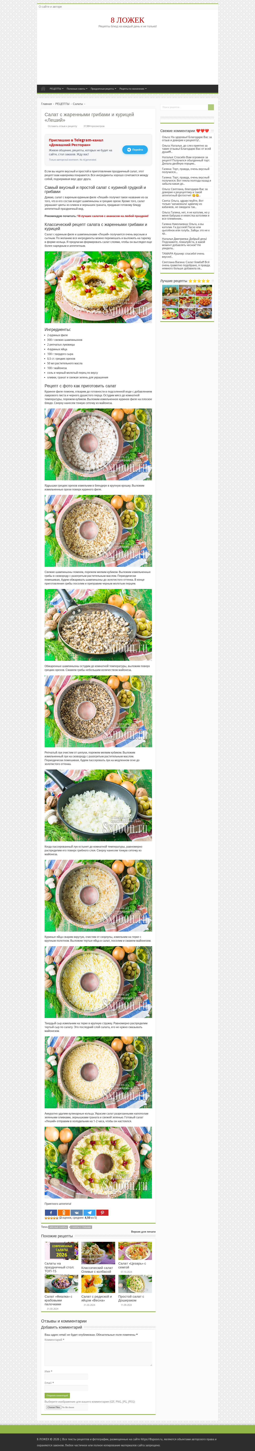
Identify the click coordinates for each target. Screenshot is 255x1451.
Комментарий (54, 1339)
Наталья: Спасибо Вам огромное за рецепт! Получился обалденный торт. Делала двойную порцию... (186, 160)
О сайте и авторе (50, 6)
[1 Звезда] (46, 1218)
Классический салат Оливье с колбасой (97, 1269)
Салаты (78, 104)
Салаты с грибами (81, 1227)
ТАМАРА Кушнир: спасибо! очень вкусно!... (183, 255)
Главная (43, 88)
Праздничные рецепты (102, 88)
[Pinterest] (102, 1213)
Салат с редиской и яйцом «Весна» (96, 1298)
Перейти (137, 149)
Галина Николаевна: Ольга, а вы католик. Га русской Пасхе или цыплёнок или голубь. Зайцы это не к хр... (186, 228)
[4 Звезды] (54, 1218)
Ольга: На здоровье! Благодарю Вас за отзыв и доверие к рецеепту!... (187, 138)
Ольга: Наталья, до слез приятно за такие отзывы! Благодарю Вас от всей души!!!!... (186, 149)
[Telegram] (89, 1213)
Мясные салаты (58, 1227)
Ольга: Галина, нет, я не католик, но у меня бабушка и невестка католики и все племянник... (186, 215)
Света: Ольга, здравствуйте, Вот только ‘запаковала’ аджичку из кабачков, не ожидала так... (182, 204)
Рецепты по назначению (132, 88)
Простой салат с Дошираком (131, 1298)
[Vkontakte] (77, 1213)
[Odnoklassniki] (64, 1213)
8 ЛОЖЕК (127, 20)
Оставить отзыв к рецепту (62, 126)
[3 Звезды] (51, 1218)
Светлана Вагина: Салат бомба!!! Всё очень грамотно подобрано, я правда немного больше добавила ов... (186, 265)
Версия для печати (143, 1231)
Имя (48, 1371)
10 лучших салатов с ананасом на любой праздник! (112, 216)
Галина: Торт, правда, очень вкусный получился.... (185, 170)
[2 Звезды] (48, 1218)
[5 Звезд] (57, 1218)
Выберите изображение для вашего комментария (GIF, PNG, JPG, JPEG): (90, 1401)
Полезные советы (76, 88)
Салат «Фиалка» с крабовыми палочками (58, 1300)
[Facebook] (51, 1213)
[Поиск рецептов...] (211, 107)
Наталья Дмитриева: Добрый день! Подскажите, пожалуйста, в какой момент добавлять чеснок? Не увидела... (184, 243)
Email (49, 1383)
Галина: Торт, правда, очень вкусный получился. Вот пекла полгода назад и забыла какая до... (186, 180)
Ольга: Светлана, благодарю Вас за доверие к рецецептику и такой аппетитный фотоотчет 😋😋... (185, 192)
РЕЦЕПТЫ (55, 88)
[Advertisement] (128, 55)
